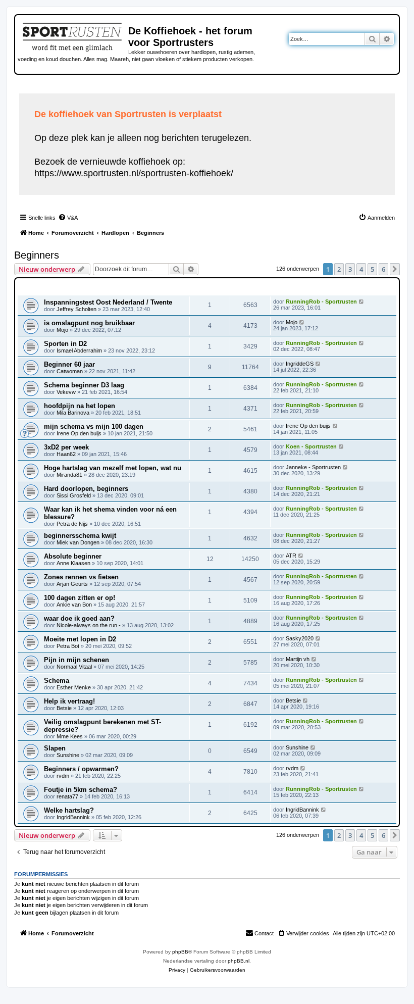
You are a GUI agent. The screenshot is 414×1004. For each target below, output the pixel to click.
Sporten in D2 (65, 343)
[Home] (73, 35)
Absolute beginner (72, 556)
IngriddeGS (300, 364)
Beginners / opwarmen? (81, 769)
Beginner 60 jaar (69, 364)
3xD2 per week (66, 447)
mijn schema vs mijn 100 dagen (93, 426)
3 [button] (350, 269)
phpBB (180, 952)
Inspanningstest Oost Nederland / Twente (108, 302)
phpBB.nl (238, 961)
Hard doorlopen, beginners (86, 488)
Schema (56, 680)
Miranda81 (69, 475)
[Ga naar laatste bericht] (361, 301)
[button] (395, 269)
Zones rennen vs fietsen (81, 577)
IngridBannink (73, 817)
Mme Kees (70, 736)
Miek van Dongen (78, 542)
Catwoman (70, 371)
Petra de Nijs (72, 524)
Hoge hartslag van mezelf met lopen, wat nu (112, 468)
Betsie (64, 708)
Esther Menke (74, 687)
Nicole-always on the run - (89, 625)
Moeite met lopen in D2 (80, 639)
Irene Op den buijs (79, 433)
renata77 (67, 796)
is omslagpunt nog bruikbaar (89, 323)
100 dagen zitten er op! (79, 597)
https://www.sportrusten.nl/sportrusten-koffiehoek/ (133, 173)
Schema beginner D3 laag (84, 385)
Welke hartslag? (69, 810)
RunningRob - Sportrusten (321, 301)
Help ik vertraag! (69, 701)
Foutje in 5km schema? (80, 789)
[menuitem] (68, 218)
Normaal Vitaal (74, 667)
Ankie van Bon (74, 604)
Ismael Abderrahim (79, 350)
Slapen (55, 748)
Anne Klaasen (73, 563)
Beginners (36, 255)
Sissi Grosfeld (74, 495)
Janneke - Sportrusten (313, 467)
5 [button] (372, 269)
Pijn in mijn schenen (76, 660)
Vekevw (66, 392)
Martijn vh (297, 659)
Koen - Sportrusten (311, 446)
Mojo (62, 330)
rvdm (63, 776)
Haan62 (66, 454)
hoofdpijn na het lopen (79, 406)
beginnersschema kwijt (80, 535)
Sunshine (68, 755)
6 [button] (383, 269)
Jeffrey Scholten (76, 309)
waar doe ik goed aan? (79, 618)
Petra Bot (68, 646)
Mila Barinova (73, 413)
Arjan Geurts (72, 584)
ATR (291, 556)
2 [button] (339, 269)
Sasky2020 (300, 638)
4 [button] (361, 269)
